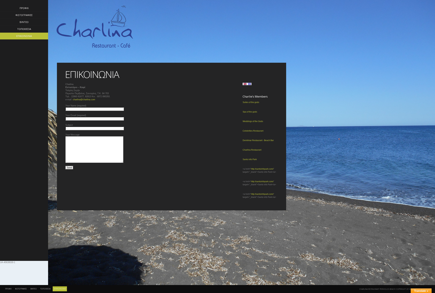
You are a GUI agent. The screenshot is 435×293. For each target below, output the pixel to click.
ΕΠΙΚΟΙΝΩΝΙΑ (24, 36)
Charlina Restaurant (252, 150)
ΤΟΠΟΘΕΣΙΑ (24, 29)
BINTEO (24, 22)
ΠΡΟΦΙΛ (24, 8)
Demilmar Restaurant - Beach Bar (258, 140)
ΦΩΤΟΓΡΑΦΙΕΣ (24, 15)
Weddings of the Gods (253, 121)
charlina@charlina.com (84, 99)
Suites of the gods (251, 102)
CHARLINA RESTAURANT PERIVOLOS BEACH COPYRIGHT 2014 (384, 289)
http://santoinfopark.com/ (262, 169)
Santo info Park (250, 159)
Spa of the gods (250, 112)
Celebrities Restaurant (253, 131)
